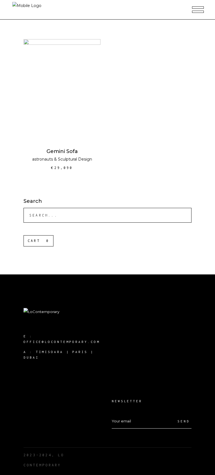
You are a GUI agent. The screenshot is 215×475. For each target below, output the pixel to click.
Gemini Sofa (62, 151)
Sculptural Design (75, 159)
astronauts (42, 159)
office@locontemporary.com (62, 342)
